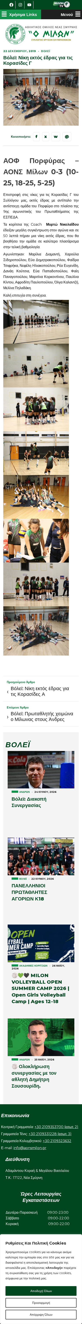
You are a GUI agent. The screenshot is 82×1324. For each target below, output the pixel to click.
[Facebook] (12, 5)
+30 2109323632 (57, 1141)
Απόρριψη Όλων (41, 1315)
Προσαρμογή (41, 1303)
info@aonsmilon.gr (30, 1148)
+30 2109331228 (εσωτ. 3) (50, 1134)
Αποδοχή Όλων (41, 1291)
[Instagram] (20, 5)
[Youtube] (29, 5)
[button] (19, 14)
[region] (41, 1279)
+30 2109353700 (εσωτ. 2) (56, 1127)
